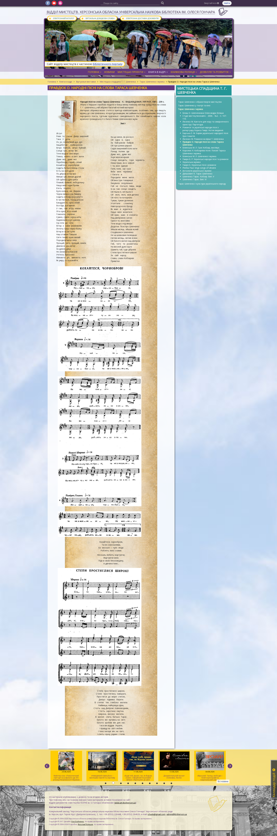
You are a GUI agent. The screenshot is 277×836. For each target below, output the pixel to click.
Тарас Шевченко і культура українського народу (202, 183)
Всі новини (223, 781)
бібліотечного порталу (107, 64)
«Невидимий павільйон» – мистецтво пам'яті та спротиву (66, 774)
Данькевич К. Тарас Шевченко (197, 173)
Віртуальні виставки (85, 81)
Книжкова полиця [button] (183, 72)
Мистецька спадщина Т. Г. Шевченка (117, 81)
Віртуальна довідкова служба (98, 18)
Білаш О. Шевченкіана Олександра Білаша (203, 113)
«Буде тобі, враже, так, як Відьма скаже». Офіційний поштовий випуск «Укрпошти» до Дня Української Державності (102, 775)
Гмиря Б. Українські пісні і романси (199, 165)
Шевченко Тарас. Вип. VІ (194, 179)
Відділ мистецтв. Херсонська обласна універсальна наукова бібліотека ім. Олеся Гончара (131, 12)
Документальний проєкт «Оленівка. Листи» (138, 774)
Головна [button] (93, 72)
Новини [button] (109, 72)
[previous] (47, 766)
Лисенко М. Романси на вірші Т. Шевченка (203, 139)
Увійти (227, 3)
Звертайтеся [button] (210, 3)
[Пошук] (162, 3)
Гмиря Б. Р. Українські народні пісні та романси (205, 159)
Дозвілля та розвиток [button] (214, 72)
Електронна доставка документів (140, 18)
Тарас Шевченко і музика (152, 81)
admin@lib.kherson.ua (176, 814)
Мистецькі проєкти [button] (130, 72)
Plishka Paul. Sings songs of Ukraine (199, 167)
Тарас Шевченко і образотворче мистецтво (200, 101)
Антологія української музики (197, 170)
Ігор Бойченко (77, 821)
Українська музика (192, 162)
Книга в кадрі (66, 81)
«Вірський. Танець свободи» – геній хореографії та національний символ (174, 775)
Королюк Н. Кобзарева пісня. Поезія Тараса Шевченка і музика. (204, 152)
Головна (52, 81)
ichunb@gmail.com (156, 814)
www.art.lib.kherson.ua (125, 802)
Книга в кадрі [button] (157, 72)
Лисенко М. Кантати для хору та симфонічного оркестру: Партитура (206, 123)
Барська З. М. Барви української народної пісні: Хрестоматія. (205, 134)
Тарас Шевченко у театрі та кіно (194, 105)
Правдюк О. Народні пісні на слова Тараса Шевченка (203, 143)
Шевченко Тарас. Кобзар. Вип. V (198, 176)
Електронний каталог (61, 18)
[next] (230, 766)
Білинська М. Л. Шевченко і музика (199, 156)
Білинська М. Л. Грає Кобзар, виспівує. (201, 147)
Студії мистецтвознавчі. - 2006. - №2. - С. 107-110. (205, 117)
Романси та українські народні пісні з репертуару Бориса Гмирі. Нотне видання (203, 129)
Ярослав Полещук (85, 824)
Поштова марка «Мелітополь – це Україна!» (210, 774)
